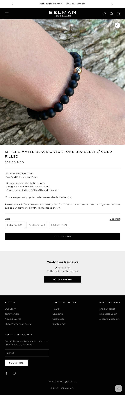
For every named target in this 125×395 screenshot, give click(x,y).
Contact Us (59, 324)
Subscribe (16, 363)
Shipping (58, 313)
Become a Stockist (109, 319)
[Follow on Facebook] (6, 373)
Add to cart (62, 236)
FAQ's (56, 308)
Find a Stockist (107, 308)
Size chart (115, 218)
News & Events (13, 319)
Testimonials (12, 313)
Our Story (10, 308)
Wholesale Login (108, 313)
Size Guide (58, 319)
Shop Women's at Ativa (18, 324)
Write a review (62, 279)
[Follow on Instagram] (14, 373)
